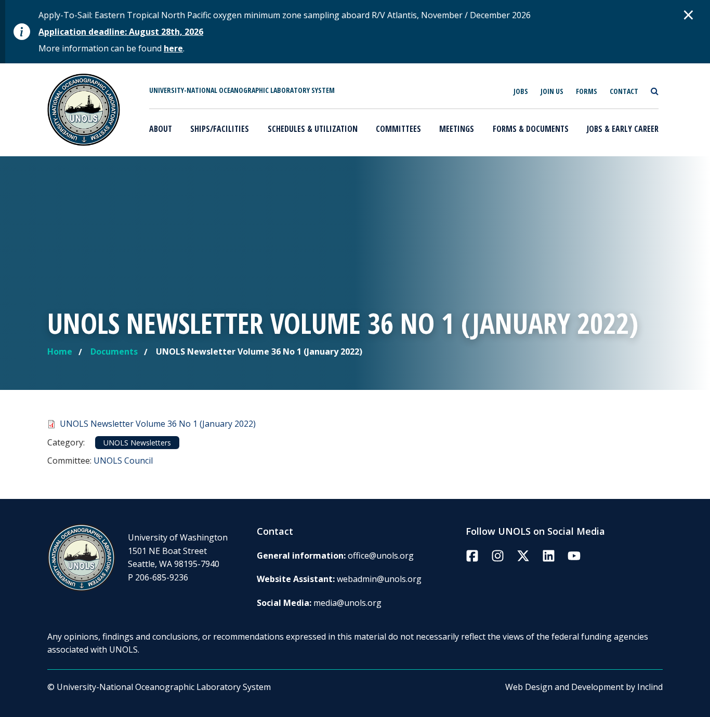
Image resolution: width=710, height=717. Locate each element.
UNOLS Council (123, 460)
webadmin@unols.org (379, 579)
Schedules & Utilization (313, 128)
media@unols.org (347, 602)
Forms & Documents (531, 128)
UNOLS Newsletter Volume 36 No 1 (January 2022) (158, 423)
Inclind (650, 687)
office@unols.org (381, 555)
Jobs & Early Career (623, 128)
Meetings (456, 128)
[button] (689, 14)
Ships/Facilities (219, 128)
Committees (398, 128)
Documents (114, 351)
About (160, 128)
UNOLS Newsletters (137, 443)
